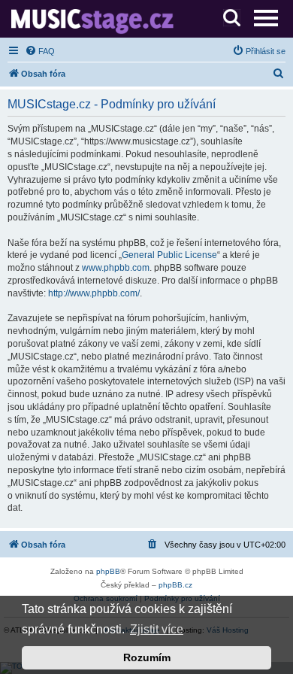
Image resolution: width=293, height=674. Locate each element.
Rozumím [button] (147, 657)
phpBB (108, 571)
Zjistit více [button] (156, 629)
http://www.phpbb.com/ (94, 293)
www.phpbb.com (116, 268)
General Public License (169, 255)
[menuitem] (40, 51)
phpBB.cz (175, 585)
